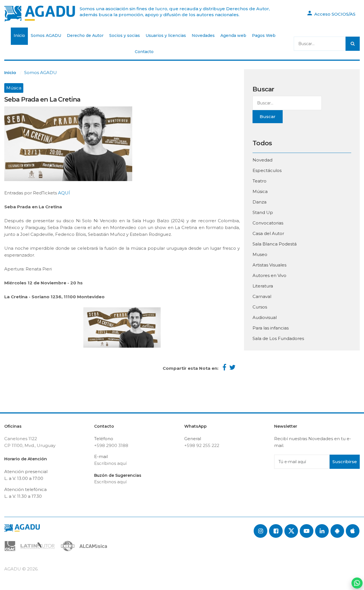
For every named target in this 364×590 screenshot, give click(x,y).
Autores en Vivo (269, 275)
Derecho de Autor (85, 35)
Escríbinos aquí (110, 463)
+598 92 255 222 (201, 445)
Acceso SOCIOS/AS (334, 14)
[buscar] (353, 44)
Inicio (19, 35)
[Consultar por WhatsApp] (357, 583)
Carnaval (262, 296)
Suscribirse (344, 461)
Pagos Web (264, 35)
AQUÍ (63, 193)
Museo (260, 254)
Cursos (260, 307)
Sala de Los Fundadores (278, 338)
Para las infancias (271, 328)
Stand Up (263, 212)
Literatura (263, 286)
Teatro (259, 181)
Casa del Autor (268, 233)
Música (13, 88)
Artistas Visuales (269, 265)
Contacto (144, 51)
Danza (259, 202)
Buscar (268, 116)
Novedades (203, 35)
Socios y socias (124, 35)
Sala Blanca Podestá (275, 244)
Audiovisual (265, 317)
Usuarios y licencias (166, 35)
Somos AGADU (46, 35)
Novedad (262, 160)
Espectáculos (267, 170)
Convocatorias (268, 223)
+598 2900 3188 (111, 445)
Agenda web (233, 35)
